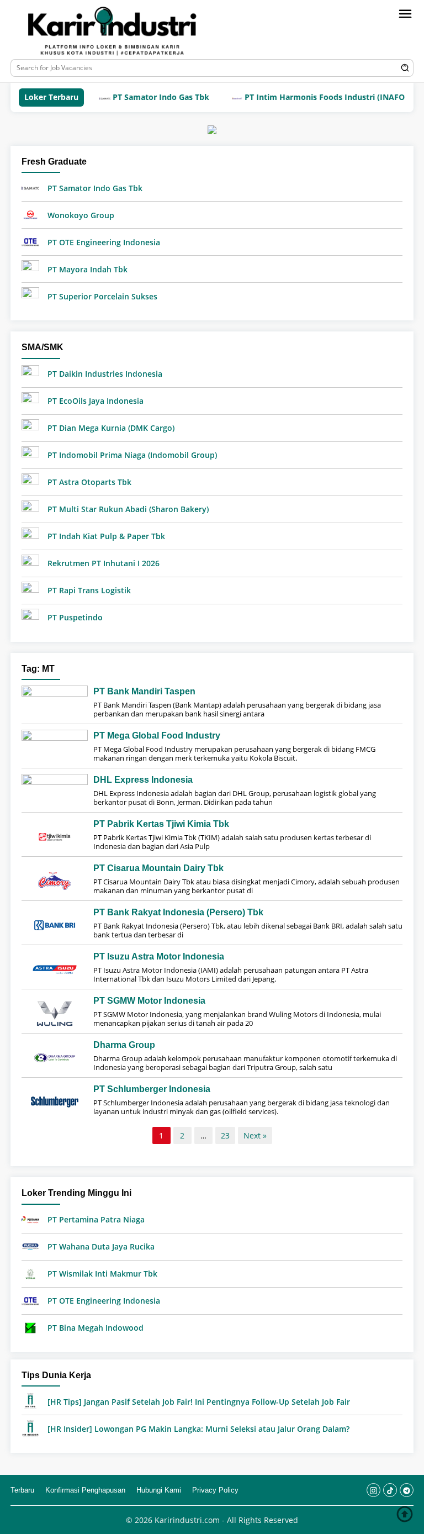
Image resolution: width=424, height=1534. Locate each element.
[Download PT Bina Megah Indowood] (30, 1327)
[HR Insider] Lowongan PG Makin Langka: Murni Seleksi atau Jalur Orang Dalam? (198, 1429)
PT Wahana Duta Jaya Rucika (101, 1246)
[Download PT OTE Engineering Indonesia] (30, 241)
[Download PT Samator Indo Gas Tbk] (30, 187)
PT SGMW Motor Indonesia (149, 1000)
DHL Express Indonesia (143, 779)
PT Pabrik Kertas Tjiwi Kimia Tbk (161, 824)
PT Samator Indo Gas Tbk (137, 97)
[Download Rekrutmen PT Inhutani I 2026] (30, 562)
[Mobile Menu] (405, 14)
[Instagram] (373, 1490)
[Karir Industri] (131, 31)
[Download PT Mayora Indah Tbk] (30, 268)
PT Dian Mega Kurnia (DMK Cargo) (110, 428)
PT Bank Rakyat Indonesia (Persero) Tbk (178, 912)
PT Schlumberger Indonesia (151, 1089)
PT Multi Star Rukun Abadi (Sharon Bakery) (128, 509)
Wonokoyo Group (80, 215)
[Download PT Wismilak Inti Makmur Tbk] (30, 1273)
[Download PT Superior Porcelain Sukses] (30, 295)
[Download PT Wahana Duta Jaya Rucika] (30, 1246)
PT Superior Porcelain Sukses (102, 296)
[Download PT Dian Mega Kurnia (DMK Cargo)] (30, 426)
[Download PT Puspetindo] (30, 616)
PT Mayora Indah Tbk (87, 269)
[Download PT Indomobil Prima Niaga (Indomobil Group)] (30, 454)
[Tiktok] (390, 1490)
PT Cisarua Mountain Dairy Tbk (158, 868)
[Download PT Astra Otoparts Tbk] (30, 481)
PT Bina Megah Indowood (95, 1327)
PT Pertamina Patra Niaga (96, 1219)
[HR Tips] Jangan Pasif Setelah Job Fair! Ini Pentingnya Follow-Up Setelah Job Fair (198, 1401)
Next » (255, 1135)
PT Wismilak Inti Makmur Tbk (102, 1273)
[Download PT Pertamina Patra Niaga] (30, 1219)
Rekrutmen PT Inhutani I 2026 (103, 563)
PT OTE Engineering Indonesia (103, 242)
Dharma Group (124, 1045)
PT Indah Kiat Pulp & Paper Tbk (106, 536)
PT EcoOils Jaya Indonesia (95, 401)
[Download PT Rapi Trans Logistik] (30, 589)
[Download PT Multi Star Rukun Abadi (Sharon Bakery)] (30, 508)
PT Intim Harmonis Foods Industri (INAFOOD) (307, 97)
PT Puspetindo (75, 617)
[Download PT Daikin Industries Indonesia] (30, 372)
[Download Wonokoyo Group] (30, 214)
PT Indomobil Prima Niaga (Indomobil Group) (132, 455)
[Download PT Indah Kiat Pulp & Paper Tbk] (30, 535)
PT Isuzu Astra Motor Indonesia (158, 956)
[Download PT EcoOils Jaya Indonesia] (30, 399)
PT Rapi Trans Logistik (89, 590)
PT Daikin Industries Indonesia (104, 373)
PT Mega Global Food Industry (156, 735)
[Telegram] (407, 1490)
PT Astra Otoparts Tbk (89, 482)
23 (225, 1135)
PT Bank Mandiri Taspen (144, 691)
